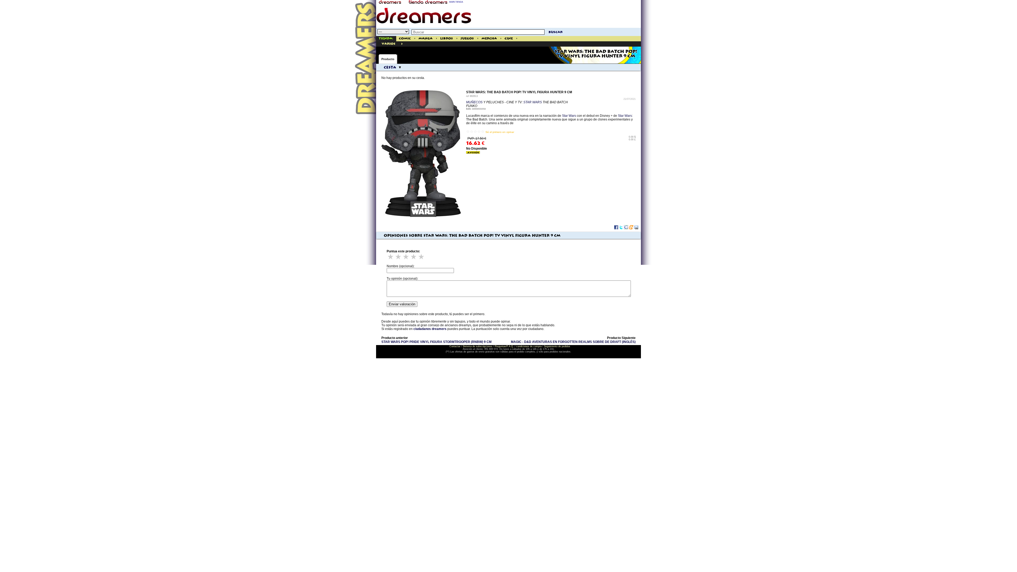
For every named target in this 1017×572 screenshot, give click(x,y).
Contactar (454, 346)
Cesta (390, 67)
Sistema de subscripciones (477, 346)
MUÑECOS (474, 102)
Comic (405, 38)
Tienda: (386, 38)
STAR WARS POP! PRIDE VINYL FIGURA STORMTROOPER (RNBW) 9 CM (436, 342)
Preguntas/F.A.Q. (504, 346)
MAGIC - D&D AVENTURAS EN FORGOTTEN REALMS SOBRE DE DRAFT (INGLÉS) (573, 342)
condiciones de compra (529, 346)
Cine (509, 38)
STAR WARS (532, 102)
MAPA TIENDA (456, 2)
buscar (555, 32)
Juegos (467, 38)
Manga (425, 38)
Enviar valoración (402, 304)
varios (388, 43)
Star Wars (569, 116)
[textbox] (478, 32)
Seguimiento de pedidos (557, 346)
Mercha (489, 38)
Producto (387, 59)
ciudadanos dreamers (430, 329)
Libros (446, 38)
